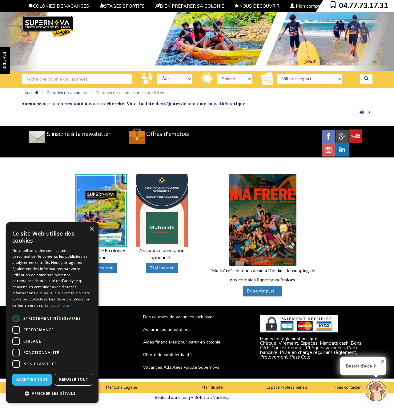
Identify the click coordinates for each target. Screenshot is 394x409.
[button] (52, 393)
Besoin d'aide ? (361, 365)
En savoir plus (57, 305)
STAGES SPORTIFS (124, 6)
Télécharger (101, 268)
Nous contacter (347, 387)
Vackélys (222, 397)
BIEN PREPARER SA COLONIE (192, 6)
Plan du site (212, 387)
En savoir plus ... (262, 291)
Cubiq (184, 397)
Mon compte (309, 6)
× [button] (91, 229)
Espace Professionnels (287, 387)
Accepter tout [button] (32, 379)
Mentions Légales (122, 387)
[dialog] (52, 312)
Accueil (31, 92)
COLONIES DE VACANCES (61, 6)
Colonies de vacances (66, 92)
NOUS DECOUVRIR (259, 6)
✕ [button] (382, 361)
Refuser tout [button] (73, 379)
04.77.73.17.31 (363, 5)
